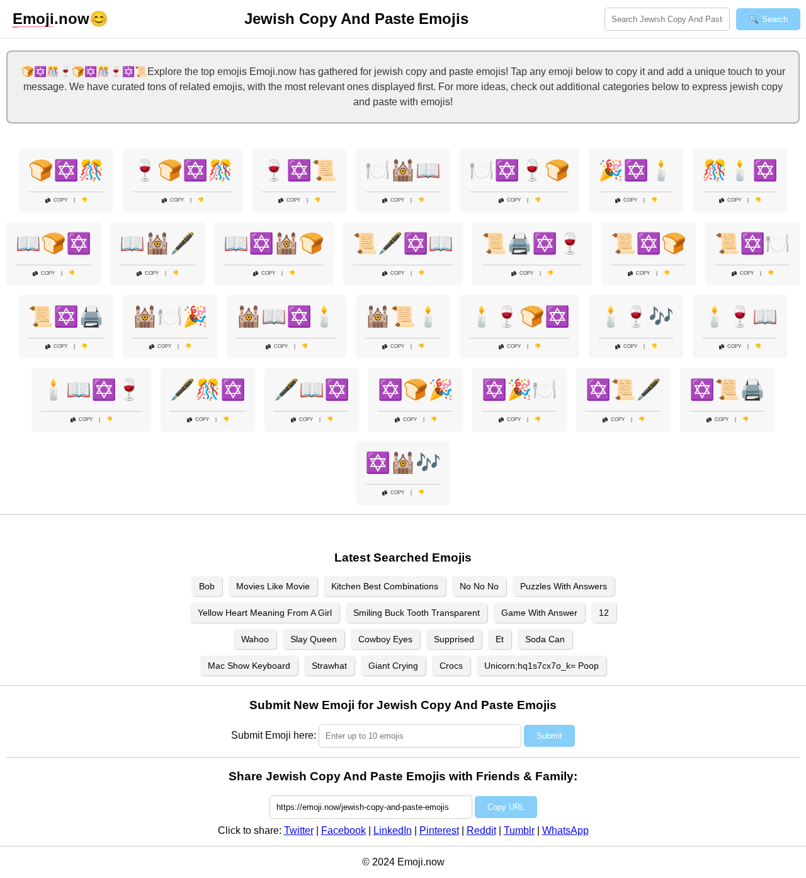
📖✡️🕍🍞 (274, 243)
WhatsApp (565, 830)
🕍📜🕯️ (403, 316)
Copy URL (506, 807)
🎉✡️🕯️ (636, 170)
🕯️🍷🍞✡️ (519, 316)
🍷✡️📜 (299, 170)
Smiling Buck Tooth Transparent (416, 613)
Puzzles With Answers (563, 586)
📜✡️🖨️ (66, 316)
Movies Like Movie (273, 586)
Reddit (481, 830)
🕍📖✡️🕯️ (286, 316)
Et (500, 639)
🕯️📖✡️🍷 (91, 389)
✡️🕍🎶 (403, 462)
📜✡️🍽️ (752, 243)
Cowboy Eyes (385, 639)
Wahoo (255, 639)
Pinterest (439, 830)
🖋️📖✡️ (311, 389)
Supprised (454, 639)
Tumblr (519, 830)
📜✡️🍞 (648, 243)
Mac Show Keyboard (249, 666)
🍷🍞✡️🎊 (182, 170)
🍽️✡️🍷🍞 (519, 170)
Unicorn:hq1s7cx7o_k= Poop (541, 666)
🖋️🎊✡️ (208, 389)
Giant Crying (393, 666)
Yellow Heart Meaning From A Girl (265, 613)
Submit (549, 736)
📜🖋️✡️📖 (403, 243)
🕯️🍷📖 (740, 316)
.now (51, 18)
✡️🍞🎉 (415, 389)
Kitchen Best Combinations (384, 586)
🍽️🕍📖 (403, 170)
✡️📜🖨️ (727, 389)
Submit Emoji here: (273, 735)
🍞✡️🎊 (66, 170)
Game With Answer (539, 613)
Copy (60, 200)
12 (604, 613)
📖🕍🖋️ (157, 243)
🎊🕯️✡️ (740, 170)
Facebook (343, 830)
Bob (207, 586)
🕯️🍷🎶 (636, 316)
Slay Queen (313, 639)
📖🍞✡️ (53, 243)
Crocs (451, 666)
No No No (479, 586)
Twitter (299, 830)
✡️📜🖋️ (623, 389)
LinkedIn (392, 830)
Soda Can (545, 639)
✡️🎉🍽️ (519, 389)
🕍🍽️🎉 (170, 316)
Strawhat (329, 666)
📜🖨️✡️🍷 (532, 243)
